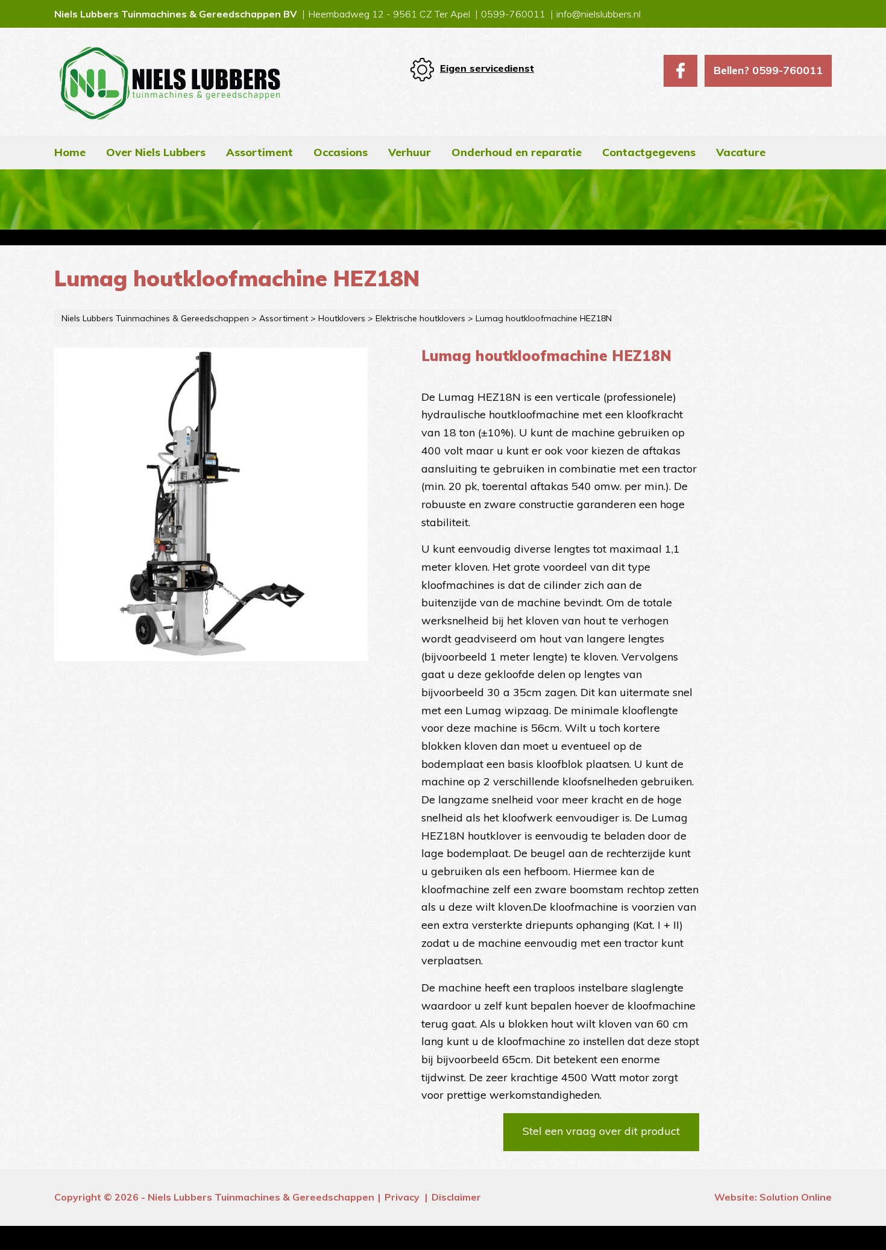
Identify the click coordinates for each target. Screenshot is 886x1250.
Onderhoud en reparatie (516, 152)
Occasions (340, 152)
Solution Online (795, 1197)
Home (70, 152)
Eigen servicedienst (487, 68)
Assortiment (259, 152)
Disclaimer (456, 1197)
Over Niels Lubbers (156, 152)
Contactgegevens (649, 152)
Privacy (402, 1197)
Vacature (740, 152)
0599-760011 (513, 14)
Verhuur (409, 152)
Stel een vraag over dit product (601, 1131)
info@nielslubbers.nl (598, 14)
